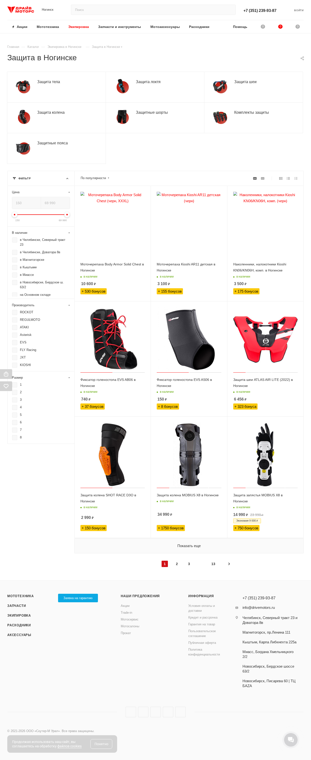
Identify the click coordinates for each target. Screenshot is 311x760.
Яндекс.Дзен (168, 712)
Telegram (143, 712)
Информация (201, 596)
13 (213, 564)
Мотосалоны (130, 626)
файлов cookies (69, 746)
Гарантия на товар (201, 624)
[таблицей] (296, 178)
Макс (180, 712)
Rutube (155, 712)
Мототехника (20, 596)
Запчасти (16, 606)
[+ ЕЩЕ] (221, 26)
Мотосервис (129, 619)
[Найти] (230, 10)
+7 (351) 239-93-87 (259, 11)
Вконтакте (131, 712)
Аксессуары (19, 635)
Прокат (126, 633)
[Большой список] (262, 178)
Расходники (19, 625)
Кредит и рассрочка (202, 617)
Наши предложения (140, 596)
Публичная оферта (202, 643)
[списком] (288, 178)
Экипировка (19, 615)
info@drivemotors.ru (258, 607)
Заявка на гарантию (78, 598)
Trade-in (126, 612)
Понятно (101, 744)
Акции (125, 606)
